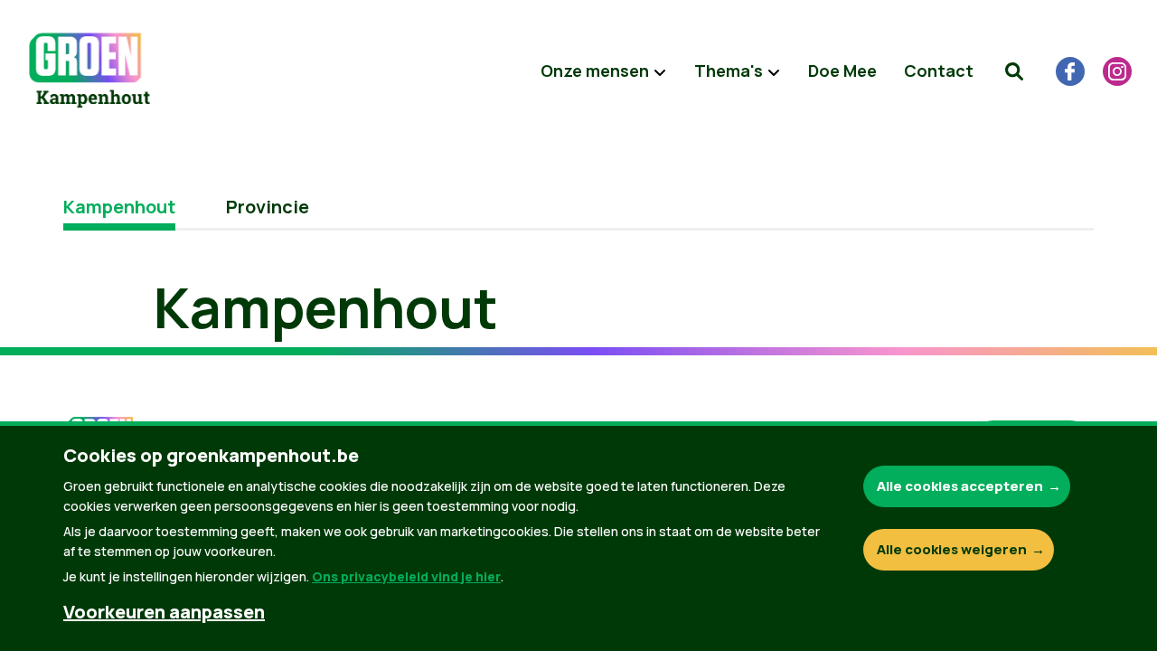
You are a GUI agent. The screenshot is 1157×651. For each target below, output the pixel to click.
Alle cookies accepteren (960, 485)
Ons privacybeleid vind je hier (406, 576)
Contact (939, 70)
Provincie (267, 206)
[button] (1014, 71)
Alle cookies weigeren (952, 549)
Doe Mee (842, 70)
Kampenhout (119, 206)
